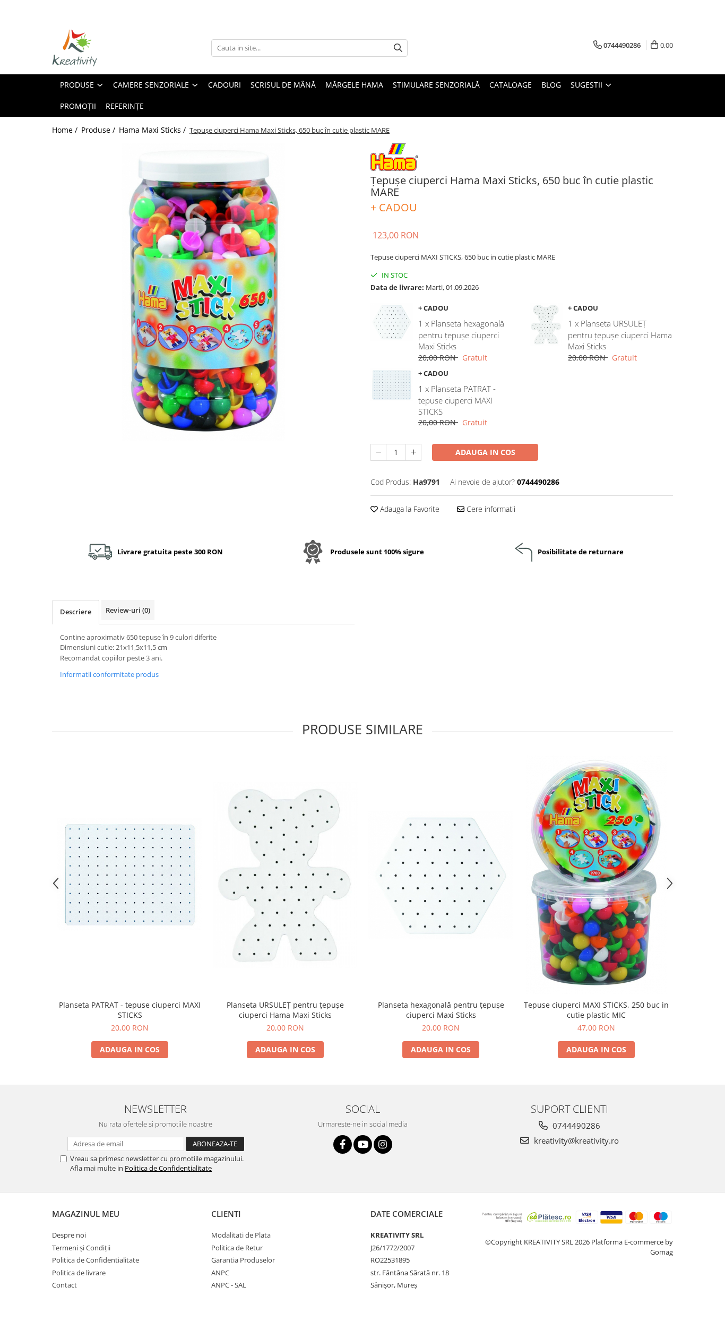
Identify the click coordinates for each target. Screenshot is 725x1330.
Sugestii (588, 85)
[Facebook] (342, 1144)
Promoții (78, 106)
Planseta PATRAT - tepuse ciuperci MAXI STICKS (130, 1010)
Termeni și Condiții (81, 1247)
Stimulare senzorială (436, 85)
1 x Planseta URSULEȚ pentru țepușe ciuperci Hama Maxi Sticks (620, 334)
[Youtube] (362, 1144)
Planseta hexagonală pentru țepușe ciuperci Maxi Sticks (441, 1010)
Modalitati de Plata (241, 1235)
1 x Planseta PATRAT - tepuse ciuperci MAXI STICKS (457, 400)
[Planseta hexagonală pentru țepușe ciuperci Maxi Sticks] (440, 875)
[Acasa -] (105, 47)
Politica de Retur (237, 1247)
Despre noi (69, 1235)
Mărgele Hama (354, 85)
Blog (551, 85)
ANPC (220, 1272)
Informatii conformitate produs (109, 674)
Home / (66, 130)
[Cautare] (398, 48)
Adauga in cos (485, 452)
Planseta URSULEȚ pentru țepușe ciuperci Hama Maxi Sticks (285, 1010)
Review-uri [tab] (128, 610)
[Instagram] (383, 1144)
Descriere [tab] (75, 611)
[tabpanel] (203, 292)
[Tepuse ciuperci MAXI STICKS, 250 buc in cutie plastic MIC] (596, 875)
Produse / (99, 130)
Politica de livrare (79, 1272)
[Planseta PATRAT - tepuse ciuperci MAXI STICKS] (129, 874)
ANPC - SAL (228, 1285)
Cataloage (510, 85)
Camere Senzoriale (152, 85)
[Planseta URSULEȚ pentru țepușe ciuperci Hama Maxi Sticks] (285, 875)
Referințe (125, 106)
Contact (64, 1285)
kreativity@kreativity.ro (575, 1140)
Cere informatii (489, 509)
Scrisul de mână (283, 85)
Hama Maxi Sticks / (153, 130)
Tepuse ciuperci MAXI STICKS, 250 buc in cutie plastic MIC (596, 1010)
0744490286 (575, 1125)
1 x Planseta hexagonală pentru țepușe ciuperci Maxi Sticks (461, 334)
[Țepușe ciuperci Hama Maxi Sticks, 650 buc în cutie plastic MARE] (203, 292)
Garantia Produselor (243, 1260)
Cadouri (224, 85)
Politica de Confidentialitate (168, 1168)
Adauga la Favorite (408, 509)
